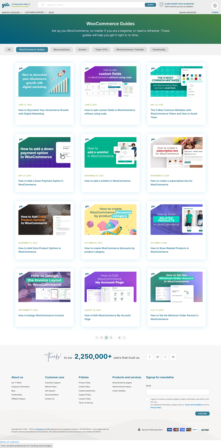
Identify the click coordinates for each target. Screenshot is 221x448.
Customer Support (52, 383)
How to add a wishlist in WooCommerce (107, 180)
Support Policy (85, 395)
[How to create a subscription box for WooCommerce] (177, 152)
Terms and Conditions (193, 405)
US (48, 429)
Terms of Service (86, 403)
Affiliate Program (18, 399)
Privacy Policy (85, 383)
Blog (51, 12)
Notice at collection (9, 442)
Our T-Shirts (16, 383)
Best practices (62, 49)
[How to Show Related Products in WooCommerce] (177, 219)
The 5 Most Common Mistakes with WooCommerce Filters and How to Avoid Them (174, 114)
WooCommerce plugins (122, 383)
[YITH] (6, 5)
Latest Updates (119, 391)
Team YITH (101, 49)
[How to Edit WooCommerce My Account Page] (111, 287)
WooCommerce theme (121, 387)
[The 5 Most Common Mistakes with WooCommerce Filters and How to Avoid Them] (177, 81)
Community (159, 49)
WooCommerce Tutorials (130, 49)
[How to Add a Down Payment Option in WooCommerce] (44, 152)
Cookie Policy (84, 387)
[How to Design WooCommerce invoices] (44, 287)
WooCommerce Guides (32, 49)
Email (148, 385)
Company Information (20, 387)
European (39, 429)
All (9, 49)
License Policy (85, 399)
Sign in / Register (187, 12)
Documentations (52, 395)
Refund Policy (51, 387)
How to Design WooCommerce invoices (41, 315)
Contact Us (49, 399)
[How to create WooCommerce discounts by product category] (111, 219)
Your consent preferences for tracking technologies (26, 445)
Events (82, 49)
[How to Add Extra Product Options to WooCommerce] (44, 219)
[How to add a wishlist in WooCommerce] (111, 152)
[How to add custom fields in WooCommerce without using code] (111, 81)
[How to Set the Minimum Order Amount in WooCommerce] (177, 287)
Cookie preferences (87, 391)
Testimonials (16, 395)
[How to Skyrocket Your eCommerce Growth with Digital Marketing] (44, 81)
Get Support (50, 391)
